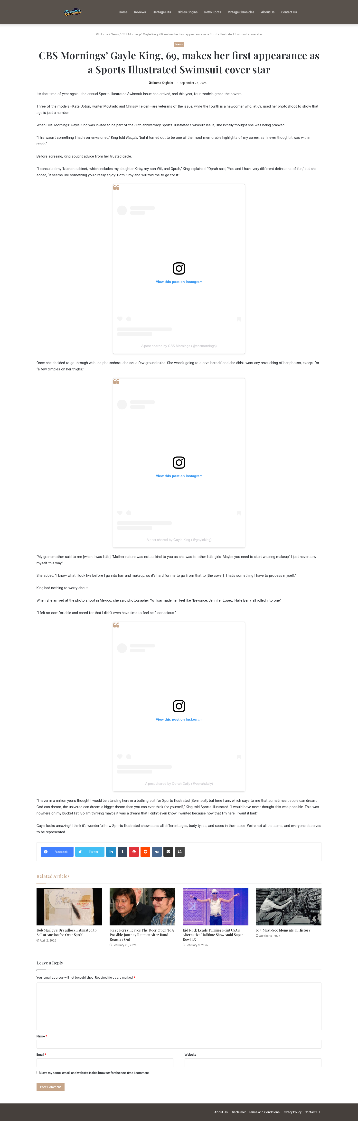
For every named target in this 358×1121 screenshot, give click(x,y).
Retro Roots (212, 12)
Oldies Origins (188, 12)
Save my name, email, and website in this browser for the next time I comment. (95, 1073)
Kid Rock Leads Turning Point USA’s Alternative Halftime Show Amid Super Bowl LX (213, 935)
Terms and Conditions (264, 1112)
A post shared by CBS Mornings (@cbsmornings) (179, 346)
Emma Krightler (162, 83)
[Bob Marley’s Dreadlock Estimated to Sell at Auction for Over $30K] (69, 906)
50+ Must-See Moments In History (283, 930)
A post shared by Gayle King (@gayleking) (179, 540)
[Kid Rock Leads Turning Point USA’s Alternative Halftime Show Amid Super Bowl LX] (215, 906)
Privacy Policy (292, 1112)
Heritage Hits (162, 12)
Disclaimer (238, 1112)
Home (123, 12)
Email (41, 1054)
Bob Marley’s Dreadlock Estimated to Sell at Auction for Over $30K (66, 932)
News (115, 34)
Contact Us (289, 12)
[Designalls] (73, 12)
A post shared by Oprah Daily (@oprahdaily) (179, 783)
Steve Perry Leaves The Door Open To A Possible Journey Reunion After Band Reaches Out (142, 935)
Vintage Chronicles (241, 12)
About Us (267, 12)
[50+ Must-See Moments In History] (288, 906)
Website (190, 1054)
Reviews (140, 12)
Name (42, 1036)
